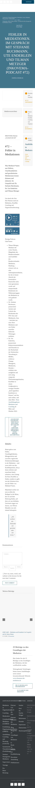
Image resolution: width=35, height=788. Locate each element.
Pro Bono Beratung (5, 770)
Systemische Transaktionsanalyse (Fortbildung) (5, 749)
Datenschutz (21, 728)
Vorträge (5, 765)
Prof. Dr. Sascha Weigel (21, 712)
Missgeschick (5, 18)
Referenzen (21, 718)
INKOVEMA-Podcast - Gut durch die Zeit (16, 21)
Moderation (5, 716)
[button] (28, 2)
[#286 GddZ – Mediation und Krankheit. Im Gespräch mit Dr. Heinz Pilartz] (17, 601)
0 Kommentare (11, 636)
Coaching (5, 713)
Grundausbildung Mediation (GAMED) (5, 721)
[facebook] (4, 2)
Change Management (12, 17)
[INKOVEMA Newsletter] (27, 150)
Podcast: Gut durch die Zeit (13, 709)
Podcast (10, 22)
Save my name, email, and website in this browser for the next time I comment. (12, 576)
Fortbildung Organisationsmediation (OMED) (5, 729)
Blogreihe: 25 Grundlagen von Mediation (13, 735)
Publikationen (13, 762)
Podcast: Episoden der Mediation (13, 721)
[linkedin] (1, 2)
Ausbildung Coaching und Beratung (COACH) (5, 739)
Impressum (21, 724)
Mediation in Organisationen (5, 707)
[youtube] (11, 2)
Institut (21, 705)
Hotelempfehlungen (21, 731)
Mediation (28, 17)
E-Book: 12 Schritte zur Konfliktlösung (13, 748)
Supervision (5, 762)
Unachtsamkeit (12, 18)
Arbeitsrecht (5, 17)
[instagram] (8, 2)
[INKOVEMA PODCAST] (27, 120)
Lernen (23, 17)
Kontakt (21, 721)
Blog (12, 727)
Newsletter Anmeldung (13, 758)
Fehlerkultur (19, 17)
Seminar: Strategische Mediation (5, 757)
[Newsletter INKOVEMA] (27, 98)
